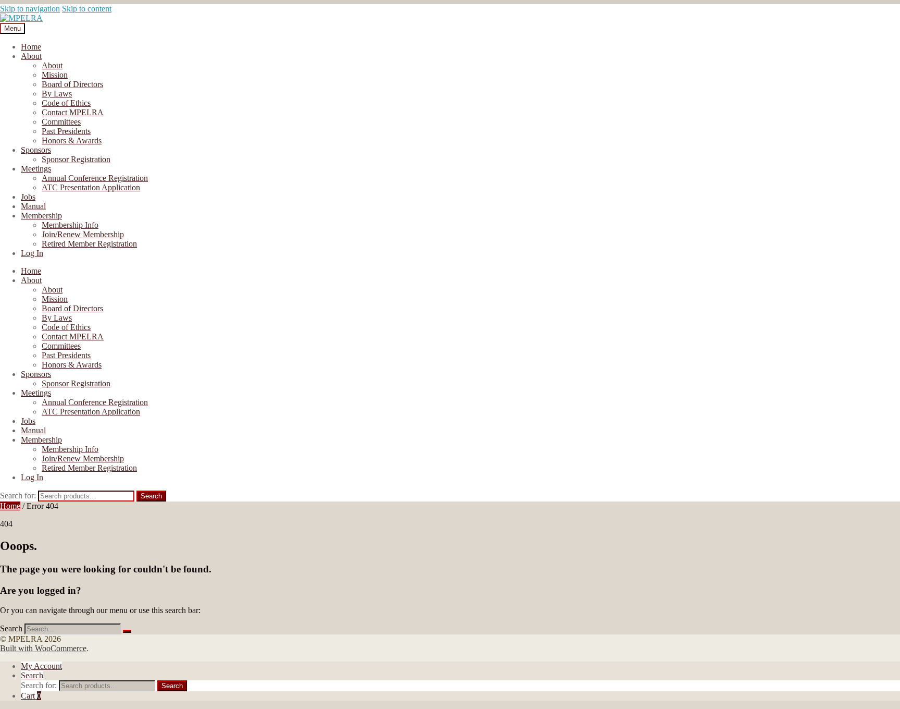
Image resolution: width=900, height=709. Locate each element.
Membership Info (70, 225)
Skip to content (86, 8)
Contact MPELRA (73, 112)
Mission (55, 74)
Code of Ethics (66, 103)
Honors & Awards (72, 140)
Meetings (36, 168)
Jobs (28, 196)
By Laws (57, 93)
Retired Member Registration (89, 243)
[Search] (127, 631)
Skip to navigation (30, 8)
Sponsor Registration (76, 159)
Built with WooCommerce (43, 648)
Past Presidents (66, 131)
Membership (41, 215)
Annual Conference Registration (95, 178)
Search (151, 496)
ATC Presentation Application (91, 187)
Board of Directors (72, 84)
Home (31, 46)
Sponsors (36, 149)
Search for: (18, 495)
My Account (41, 666)
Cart (31, 695)
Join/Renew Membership (83, 234)
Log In (32, 253)
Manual (33, 206)
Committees (61, 121)
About (31, 56)
